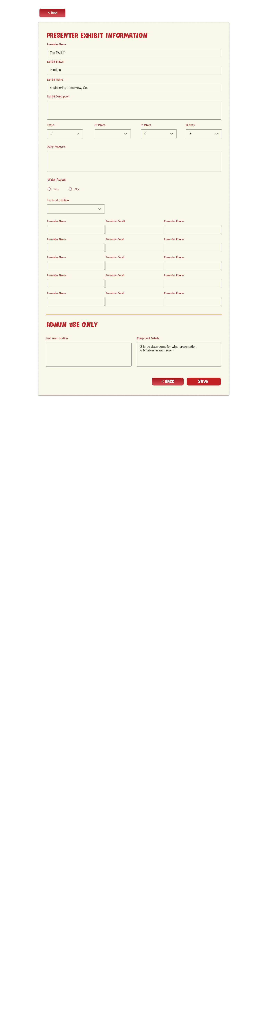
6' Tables (100, 125)
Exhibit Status (55, 61)
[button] (52, 13)
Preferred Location (58, 200)
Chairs (50, 125)
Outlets (190, 125)
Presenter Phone (174, 221)
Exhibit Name (55, 79)
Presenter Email (115, 239)
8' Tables (146, 125)
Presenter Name (56, 44)
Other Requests (56, 146)
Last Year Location (57, 338)
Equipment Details (148, 338)
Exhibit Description (58, 96)
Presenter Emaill (115, 221)
